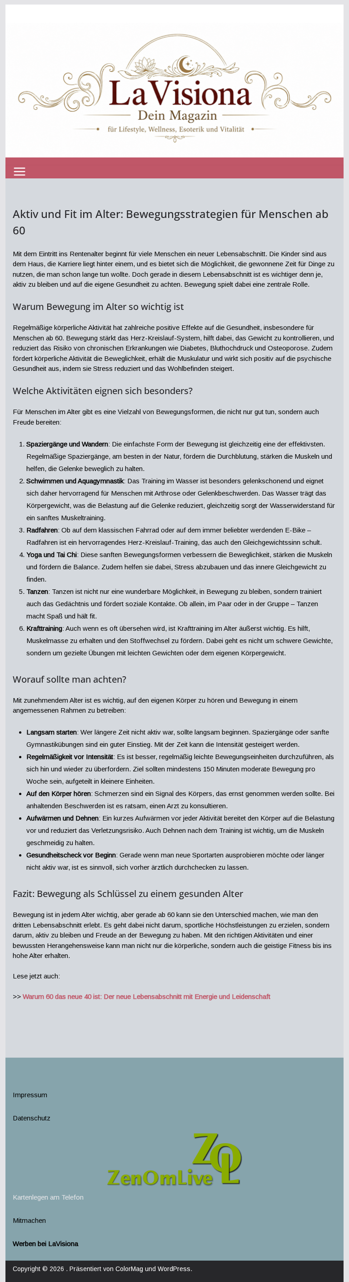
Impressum (30, 1095)
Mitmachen (29, 1220)
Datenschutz (31, 1118)
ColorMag (129, 1268)
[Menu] (19, 171)
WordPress (174, 1268)
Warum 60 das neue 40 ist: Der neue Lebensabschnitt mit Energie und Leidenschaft (146, 996)
